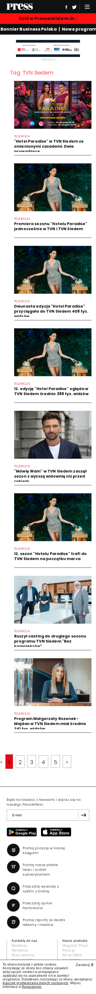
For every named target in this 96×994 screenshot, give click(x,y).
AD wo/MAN (72, 955)
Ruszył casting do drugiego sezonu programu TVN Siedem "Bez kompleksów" (50, 641)
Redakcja (19, 945)
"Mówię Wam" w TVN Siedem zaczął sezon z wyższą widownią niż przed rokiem (50, 476)
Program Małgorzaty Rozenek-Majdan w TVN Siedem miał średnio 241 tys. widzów (50, 723)
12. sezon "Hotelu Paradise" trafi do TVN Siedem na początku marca (50, 556)
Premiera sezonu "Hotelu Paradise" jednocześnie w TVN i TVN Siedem (50, 226)
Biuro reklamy (23, 955)
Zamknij (84, 965)
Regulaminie (32, 987)
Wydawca (20, 950)
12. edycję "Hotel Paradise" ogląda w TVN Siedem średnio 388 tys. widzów (51, 391)
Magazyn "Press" (75, 945)
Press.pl (68, 950)
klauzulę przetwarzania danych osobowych (35, 983)
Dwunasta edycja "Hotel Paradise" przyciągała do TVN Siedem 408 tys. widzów (51, 311)
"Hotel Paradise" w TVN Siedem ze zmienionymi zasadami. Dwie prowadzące (49, 146)
